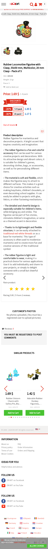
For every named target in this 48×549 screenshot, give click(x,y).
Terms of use (6, 450)
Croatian (39, 523)
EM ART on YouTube (15, 485)
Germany (12, 523)
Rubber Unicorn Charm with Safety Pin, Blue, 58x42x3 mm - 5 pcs (13, 401)
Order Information (25, 447)
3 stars (22, 289)
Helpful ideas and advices (11, 467)
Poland (24, 533)
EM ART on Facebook (15, 480)
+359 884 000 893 (37, 9)
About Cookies (7, 453)
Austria (26, 523)
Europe (39, 528)
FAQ (19, 444)
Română (41, 518)
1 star (11, 289)
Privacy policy (7, 447)
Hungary (25, 528)
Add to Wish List (12, 87)
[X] (2, 540)
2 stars (17, 289)
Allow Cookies (37, 546)
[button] (9, 417)
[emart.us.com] (13, 3)
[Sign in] (36, 4)
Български (11, 518)
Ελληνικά (27, 518)
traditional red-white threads (17, 233)
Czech (12, 528)
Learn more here (20, 542)
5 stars (33, 289)
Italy (12, 533)
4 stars (27, 289)
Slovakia (37, 533)
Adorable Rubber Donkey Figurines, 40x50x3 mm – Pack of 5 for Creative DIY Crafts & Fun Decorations (35, 401)
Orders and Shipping (26, 450)
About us (5, 444)
